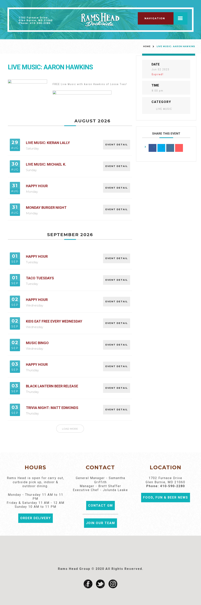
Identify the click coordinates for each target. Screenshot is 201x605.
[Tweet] (161, 148)
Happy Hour (37, 186)
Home (147, 46)
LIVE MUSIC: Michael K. (46, 164)
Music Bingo (37, 343)
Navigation (154, 18)
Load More (70, 428)
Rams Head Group (74, 569)
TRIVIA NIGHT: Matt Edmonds (52, 408)
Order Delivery (35, 518)
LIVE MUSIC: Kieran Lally (48, 143)
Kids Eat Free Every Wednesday (54, 321)
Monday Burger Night (46, 207)
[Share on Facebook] (152, 148)
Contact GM (100, 505)
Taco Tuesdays (40, 278)
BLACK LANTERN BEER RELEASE (52, 386)
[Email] (179, 148)
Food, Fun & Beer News (165, 497)
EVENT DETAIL (116, 144)
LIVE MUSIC (164, 109)
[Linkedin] (170, 148)
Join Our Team (100, 523)
